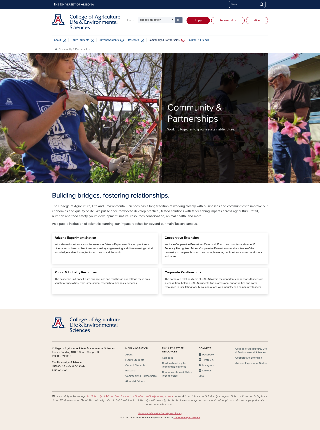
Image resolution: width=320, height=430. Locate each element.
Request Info (227, 20)
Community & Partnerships (164, 40)
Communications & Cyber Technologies (177, 373)
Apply (198, 20)
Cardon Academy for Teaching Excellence (174, 364)
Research (133, 40)
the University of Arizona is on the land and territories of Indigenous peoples (129, 396)
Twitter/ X (208, 360)
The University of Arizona (187, 417)
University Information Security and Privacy (160, 413)
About (57, 40)
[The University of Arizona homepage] (74, 4)
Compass (167, 357)
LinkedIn (207, 370)
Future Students (79, 40)
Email (202, 376)
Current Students (109, 40)
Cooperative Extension (248, 357)
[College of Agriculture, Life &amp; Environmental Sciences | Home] (86, 22)
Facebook (208, 354)
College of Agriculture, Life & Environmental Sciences (251, 350)
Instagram (208, 365)
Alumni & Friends (199, 40)
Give (257, 20)
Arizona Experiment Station (251, 363)
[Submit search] (262, 4)
